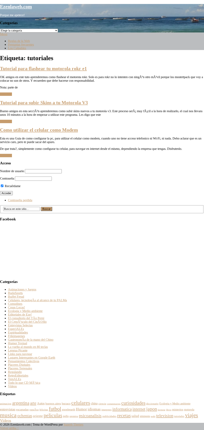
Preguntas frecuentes (21, 44)
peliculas (53, 415)
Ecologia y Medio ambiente (25, 311)
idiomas (94, 409)
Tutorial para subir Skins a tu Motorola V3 (44, 102)
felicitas (43, 409)
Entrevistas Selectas (20, 325)
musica (8, 415)
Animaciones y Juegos (22, 289)
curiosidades (133, 402)
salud (135, 416)
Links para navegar (20, 354)
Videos (12, 386)
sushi (153, 416)
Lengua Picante (17, 350)
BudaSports (15, 293)
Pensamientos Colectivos (23, 361)
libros (168, 410)
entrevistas (7, 409)
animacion (5, 403)
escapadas (22, 409)
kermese (161, 410)
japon (151, 408)
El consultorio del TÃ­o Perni (26, 318)
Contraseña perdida (20, 200)
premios (74, 416)
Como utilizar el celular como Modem (39, 130)
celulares (80, 403)
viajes (191, 415)
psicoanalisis (90, 415)
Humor (81, 409)
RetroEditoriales (18, 375)
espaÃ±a (34, 409)
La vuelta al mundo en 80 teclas (28, 347)
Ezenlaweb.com (16, 6)
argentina (20, 403)
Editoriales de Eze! (20, 314)
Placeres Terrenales (20, 368)
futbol (55, 409)
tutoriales (179, 416)
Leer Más (6, 94)
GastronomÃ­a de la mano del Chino (30, 339)
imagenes (106, 409)
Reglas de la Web (19, 41)
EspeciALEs (16, 329)
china (94, 403)
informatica (122, 409)
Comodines (15, 303)
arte (33, 403)
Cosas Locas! (16, 307)
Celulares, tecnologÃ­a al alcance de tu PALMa (37, 300)
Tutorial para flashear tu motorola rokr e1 (43, 68)
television (164, 415)
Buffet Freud (16, 296)
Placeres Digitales (19, 364)
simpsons (145, 416)
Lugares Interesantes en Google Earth (31, 357)
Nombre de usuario (12, 171)
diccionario (152, 403)
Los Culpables (17, 48)
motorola (189, 409)
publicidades (109, 416)
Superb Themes (73, 424)
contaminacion (114, 404)
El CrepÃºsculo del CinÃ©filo (27, 321)
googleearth (68, 409)
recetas (124, 415)
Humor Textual (17, 343)
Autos (41, 403)
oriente (38, 416)
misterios (177, 409)
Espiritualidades (18, 332)
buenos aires (53, 403)
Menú (3, 34)
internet (138, 409)
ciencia (102, 403)
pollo (66, 416)
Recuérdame (12, 186)
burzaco (66, 403)
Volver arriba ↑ (9, 428)
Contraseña (7, 178)
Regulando (15, 372)
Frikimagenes (16, 336)
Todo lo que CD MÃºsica (24, 382)
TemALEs (14, 379)
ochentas (24, 415)
